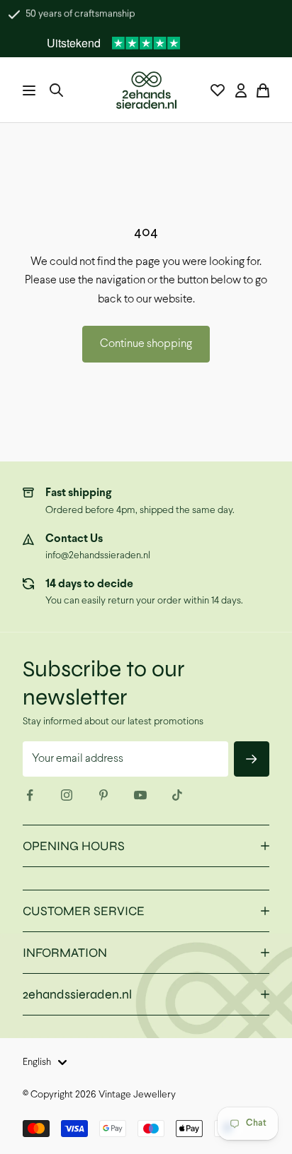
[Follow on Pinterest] (103, 795)
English (37, 1062)
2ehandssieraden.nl (77, 994)
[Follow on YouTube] (140, 795)
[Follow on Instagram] (67, 795)
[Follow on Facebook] (30, 795)
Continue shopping (146, 343)
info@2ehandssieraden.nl (97, 555)
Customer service (84, 911)
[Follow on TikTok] (177, 795)
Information (65, 952)
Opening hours (74, 846)
